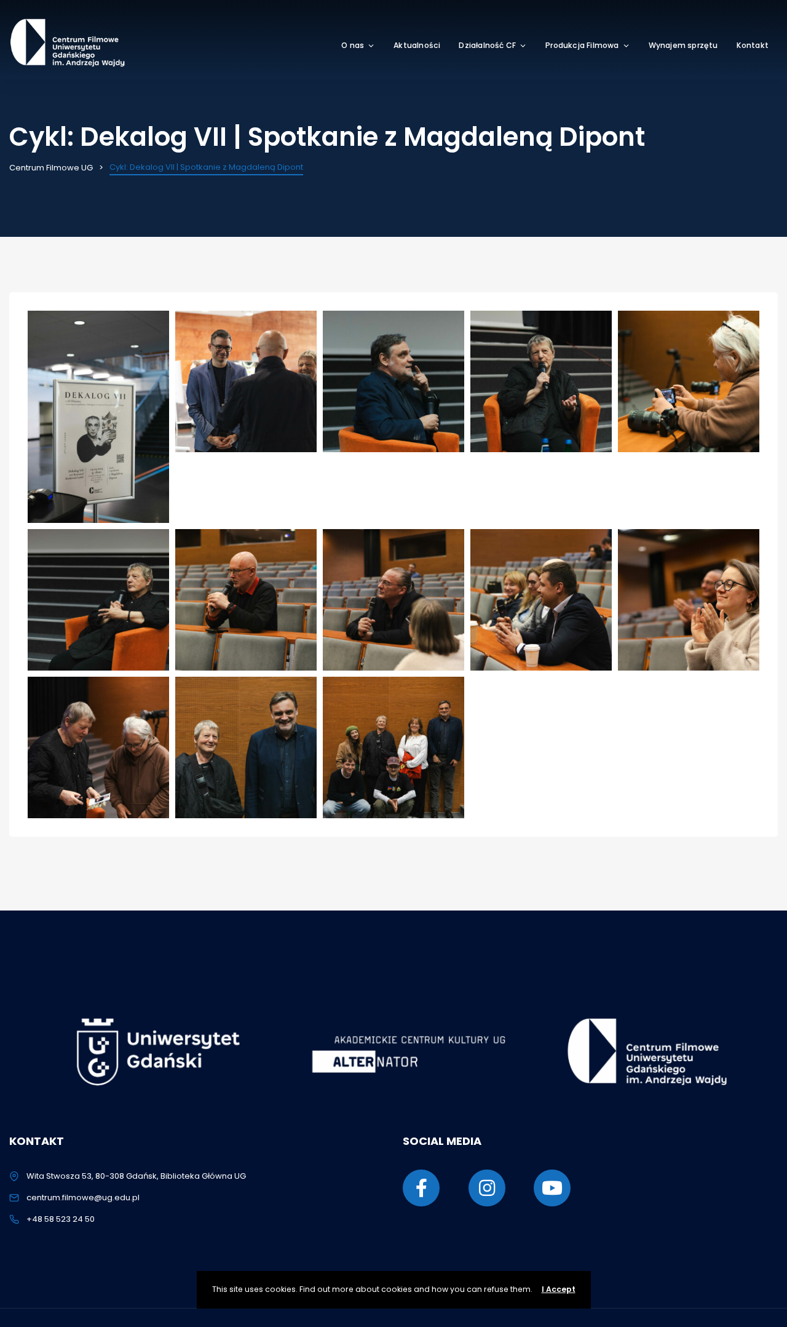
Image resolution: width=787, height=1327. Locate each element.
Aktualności (417, 45)
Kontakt (753, 45)
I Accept (558, 1289)
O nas (352, 45)
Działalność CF (487, 45)
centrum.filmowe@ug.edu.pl (83, 1197)
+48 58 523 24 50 (60, 1219)
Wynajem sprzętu (683, 45)
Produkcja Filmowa (582, 45)
